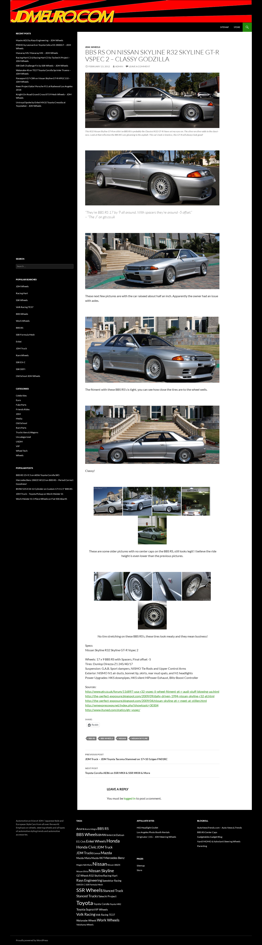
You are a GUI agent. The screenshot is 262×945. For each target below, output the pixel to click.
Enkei (18, 341)
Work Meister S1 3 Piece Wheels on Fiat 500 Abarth (41, 498)
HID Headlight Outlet (147, 827)
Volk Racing (85, 914)
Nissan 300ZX (113, 865)
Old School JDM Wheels (28, 376)
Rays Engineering (89, 880)
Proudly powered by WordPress (32, 940)
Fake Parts (21, 404)
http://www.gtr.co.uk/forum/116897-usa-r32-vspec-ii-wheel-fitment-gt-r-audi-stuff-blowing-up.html (152, 691)
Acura (80, 828)
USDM (19, 441)
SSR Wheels (22, 300)
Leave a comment (139, 66)
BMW (102, 835)
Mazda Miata (83, 858)
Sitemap (224, 27)
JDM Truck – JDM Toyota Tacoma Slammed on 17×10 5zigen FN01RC (126, 757)
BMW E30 (111, 835)
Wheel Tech (22, 450)
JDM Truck (21, 348)
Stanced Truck (113, 891)
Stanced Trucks (87, 896)
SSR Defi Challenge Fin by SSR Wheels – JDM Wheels (42, 65)
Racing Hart (22, 293)
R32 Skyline (96, 875)
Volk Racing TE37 (24, 307)
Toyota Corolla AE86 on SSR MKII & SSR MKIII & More (117, 770)
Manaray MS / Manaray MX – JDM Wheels (37, 53)
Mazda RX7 (97, 858)
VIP (18, 446)
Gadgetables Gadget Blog (209, 836)
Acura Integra (91, 829)
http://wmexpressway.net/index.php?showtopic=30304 (121, 705)
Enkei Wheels (96, 841)
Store (237, 27)
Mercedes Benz (114, 858)
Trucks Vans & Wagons (27, 432)
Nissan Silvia (82, 871)
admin (119, 66)
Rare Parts (21, 427)
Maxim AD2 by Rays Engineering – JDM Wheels (39, 40)
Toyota (84, 902)
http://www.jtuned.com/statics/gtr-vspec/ (112, 710)
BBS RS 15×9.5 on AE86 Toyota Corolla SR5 (37, 475)
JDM (87, 47)
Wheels (95, 47)
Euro (18, 400)
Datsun (120, 835)
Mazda (106, 853)
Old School (21, 423)
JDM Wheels (22, 286)
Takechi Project (107, 896)
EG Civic (81, 841)
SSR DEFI (20, 369)
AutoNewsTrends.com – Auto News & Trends (219, 827)
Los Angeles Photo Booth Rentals (153, 832)
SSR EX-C (20, 362)
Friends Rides (23, 409)
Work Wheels (23, 320)
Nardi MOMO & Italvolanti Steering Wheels (218, 841)
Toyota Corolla (101, 904)
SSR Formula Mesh (25, 334)
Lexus (97, 853)
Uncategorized (23, 437)
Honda (113, 840)
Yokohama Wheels (85, 924)
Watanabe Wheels (86, 920)
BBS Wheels (107, 738)
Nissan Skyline (139, 738)
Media (19, 418)
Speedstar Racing (111, 880)
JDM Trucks (84, 853)
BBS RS (91, 738)
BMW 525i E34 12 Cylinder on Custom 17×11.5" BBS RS (44, 488)
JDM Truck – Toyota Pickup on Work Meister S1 (39, 493)
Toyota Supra (85, 909)
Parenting (202, 846)
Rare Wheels (22, 355)
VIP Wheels (101, 909)
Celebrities (21, 395)
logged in (130, 798)
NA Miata (87, 865)
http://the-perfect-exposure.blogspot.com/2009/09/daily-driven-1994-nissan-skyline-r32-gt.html (149, 696)
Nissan (122, 738)
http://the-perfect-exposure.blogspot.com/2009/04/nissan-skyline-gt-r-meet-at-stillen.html (146, 700)
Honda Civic (86, 847)
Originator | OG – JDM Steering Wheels (156, 836)
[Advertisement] (44, 174)
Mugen (79, 865)
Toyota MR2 (115, 904)
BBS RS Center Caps (207, 832)
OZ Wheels (82, 875)
